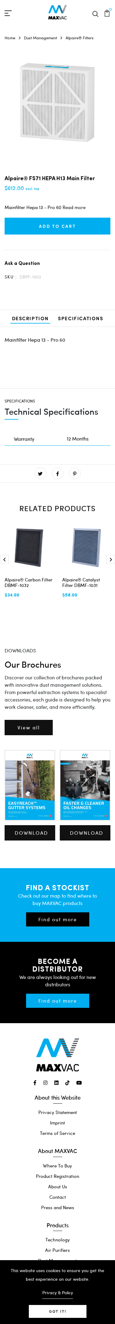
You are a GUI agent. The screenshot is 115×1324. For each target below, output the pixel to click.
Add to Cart (57, 226)
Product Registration (57, 1176)
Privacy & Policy (57, 1292)
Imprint (57, 1123)
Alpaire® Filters (80, 38)
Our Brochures (33, 664)
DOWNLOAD (31, 832)
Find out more (57, 919)
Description (30, 318)
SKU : (11, 277)
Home (10, 38)
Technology (57, 1240)
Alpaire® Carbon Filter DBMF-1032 (28, 582)
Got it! (57, 1311)
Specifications (80, 318)
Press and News (57, 1207)
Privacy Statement (57, 1112)
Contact (57, 1197)
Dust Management (40, 38)
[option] (57, 103)
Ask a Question (22, 262)
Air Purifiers (57, 1250)
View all (28, 727)
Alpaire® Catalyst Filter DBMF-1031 (81, 582)
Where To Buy (57, 1166)
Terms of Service (57, 1133)
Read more (74, 207)
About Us (57, 1186)
